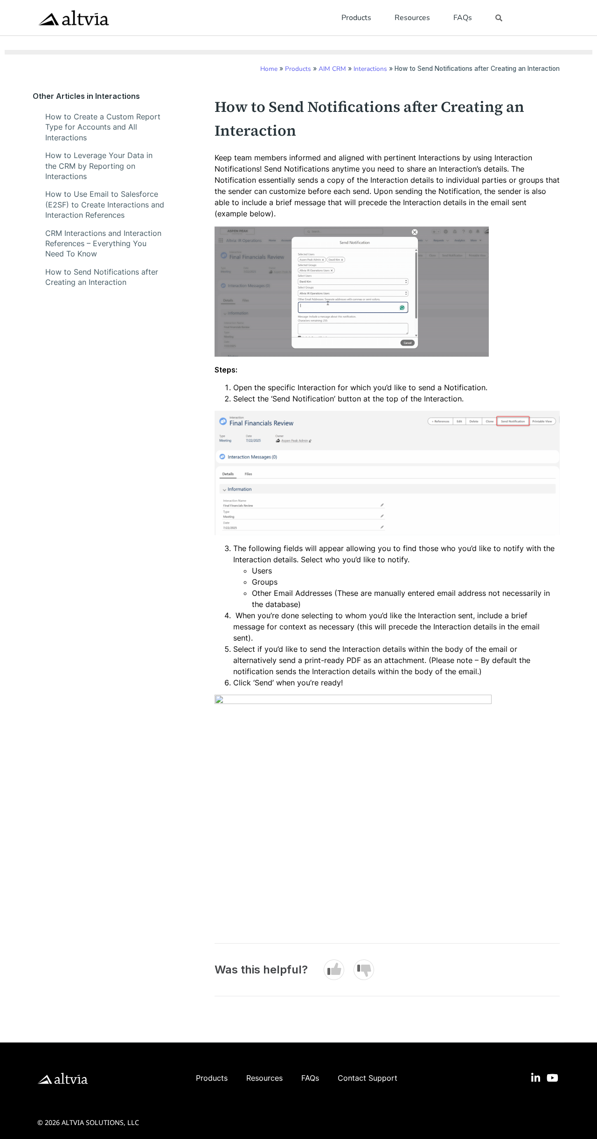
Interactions (370, 68)
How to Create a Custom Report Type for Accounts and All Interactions (102, 127)
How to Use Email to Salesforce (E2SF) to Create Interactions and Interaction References (104, 204)
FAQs (462, 18)
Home (269, 68)
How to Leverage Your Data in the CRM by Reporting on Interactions (99, 166)
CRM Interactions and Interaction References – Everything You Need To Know (103, 243)
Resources (412, 18)
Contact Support (367, 1078)
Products (356, 18)
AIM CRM (332, 68)
